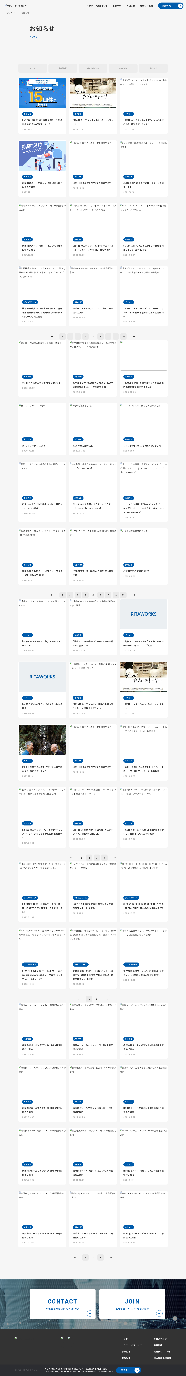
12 (123, 594)
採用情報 (166, 5)
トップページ (10, 12)
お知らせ (131, 5)
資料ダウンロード (162, 1351)
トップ (125, 1338)
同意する (125, 1370)
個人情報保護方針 (89, 1371)
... (70, 336)
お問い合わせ (146, 5)
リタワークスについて (97, 5)
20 (123, 336)
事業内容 (117, 5)
